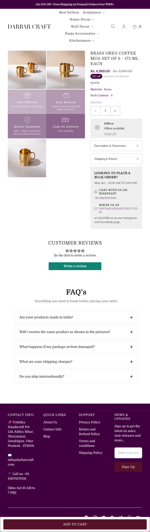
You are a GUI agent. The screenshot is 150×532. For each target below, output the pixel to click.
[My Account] (123, 26)
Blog (46, 436)
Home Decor (80, 19)
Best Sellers (69, 12)
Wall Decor (80, 26)
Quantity (96, 102)
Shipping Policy (90, 453)
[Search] (112, 26)
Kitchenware (80, 40)
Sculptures (92, 12)
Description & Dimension (110, 145)
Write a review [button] (75, 266)
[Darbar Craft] (29, 26)
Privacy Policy (89, 422)
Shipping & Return (105, 158)
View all (110, 133)
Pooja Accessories (80, 33)
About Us (50, 422)
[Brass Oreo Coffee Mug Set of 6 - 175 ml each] (27, 70)
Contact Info (52, 429)
